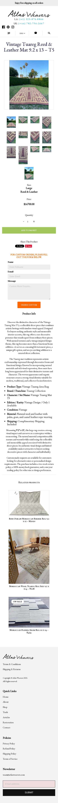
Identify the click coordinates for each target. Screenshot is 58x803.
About (6, 701)
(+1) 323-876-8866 (31, 19)
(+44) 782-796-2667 (31, 23)
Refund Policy (9, 748)
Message (11, 281)
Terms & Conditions (12, 664)
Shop (5, 707)
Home (5, 696)
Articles (6, 717)
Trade (5, 712)
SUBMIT (29, 792)
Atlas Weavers (18, 678)
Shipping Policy (9, 753)
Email (10, 271)
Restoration (8, 722)
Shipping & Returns (12, 669)
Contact (6, 727)
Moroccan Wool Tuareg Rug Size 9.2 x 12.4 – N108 (29, 587)
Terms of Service (10, 758)
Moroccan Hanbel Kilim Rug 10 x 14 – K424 (29, 631)
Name (10, 262)
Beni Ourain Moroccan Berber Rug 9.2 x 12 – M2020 (29, 520)
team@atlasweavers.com (14, 774)
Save (29, 246)
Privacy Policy (9, 743)
